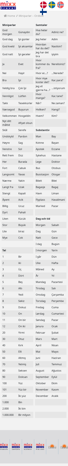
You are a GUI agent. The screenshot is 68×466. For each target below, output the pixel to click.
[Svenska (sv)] (52, 4)
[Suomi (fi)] (43, 11)
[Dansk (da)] (43, 4)
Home (11, 16)
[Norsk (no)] (60, 4)
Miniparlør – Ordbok (31, 16)
